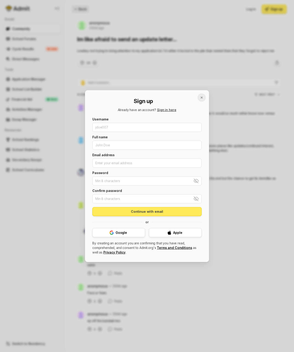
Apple (177, 233)
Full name (100, 137)
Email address (103, 155)
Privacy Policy (114, 252)
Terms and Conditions (174, 248)
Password (100, 173)
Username (100, 119)
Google (121, 233)
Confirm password (107, 190)
